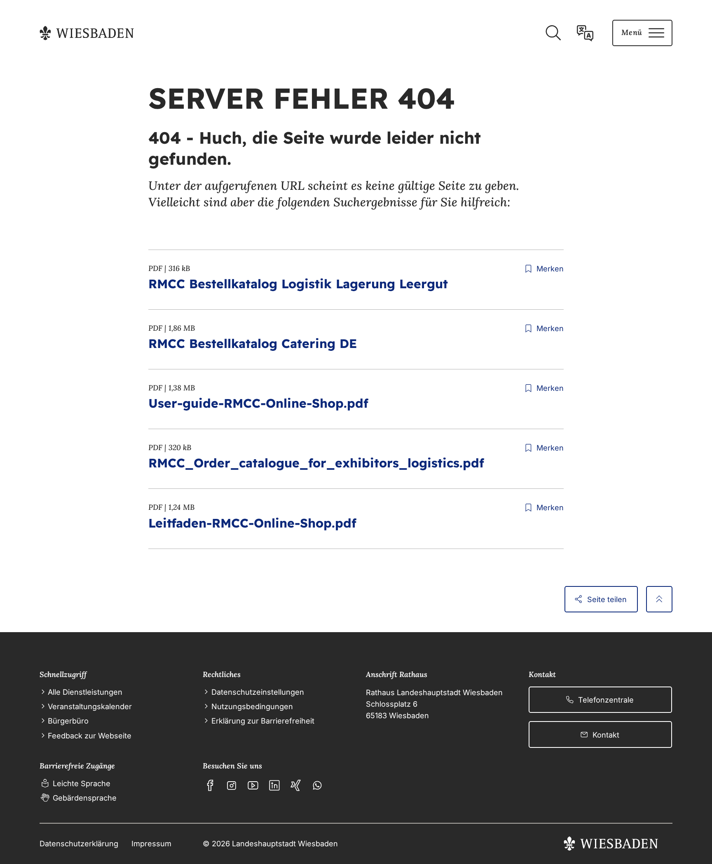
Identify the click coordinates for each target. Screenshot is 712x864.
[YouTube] (253, 785)
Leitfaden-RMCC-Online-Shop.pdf (252, 523)
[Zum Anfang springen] (659, 599)
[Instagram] (231, 785)
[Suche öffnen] (553, 33)
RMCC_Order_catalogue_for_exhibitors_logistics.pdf (316, 463)
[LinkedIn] (274, 785)
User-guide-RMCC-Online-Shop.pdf (258, 403)
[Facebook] (210, 785)
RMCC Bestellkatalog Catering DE (252, 343)
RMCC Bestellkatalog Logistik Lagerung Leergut (298, 284)
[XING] (295, 785)
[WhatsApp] (317, 785)
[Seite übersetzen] (585, 33)
